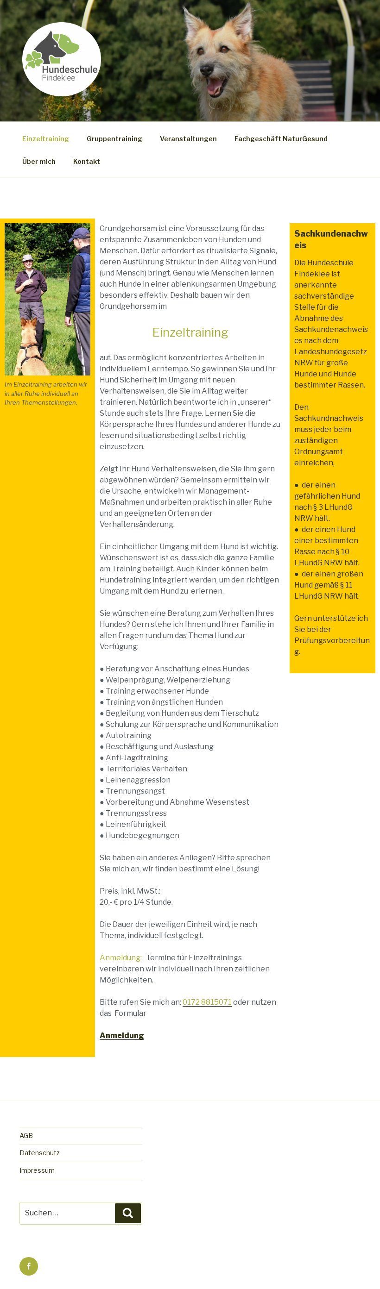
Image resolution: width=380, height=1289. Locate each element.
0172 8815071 (207, 1002)
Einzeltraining (45, 139)
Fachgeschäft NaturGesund (281, 139)
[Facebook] (28, 1266)
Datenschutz (39, 1153)
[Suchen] (128, 1213)
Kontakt (86, 161)
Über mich (39, 161)
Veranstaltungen (188, 139)
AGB (26, 1135)
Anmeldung (122, 1035)
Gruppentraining (114, 139)
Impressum (37, 1170)
